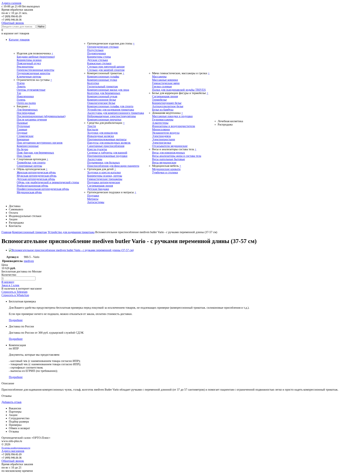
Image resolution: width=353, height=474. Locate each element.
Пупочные (23, 126)
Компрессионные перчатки (104, 119)
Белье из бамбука (162, 109)
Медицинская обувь (29, 192)
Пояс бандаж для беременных (35, 152)
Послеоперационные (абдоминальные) (41, 116)
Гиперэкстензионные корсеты (35, 69)
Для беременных (27, 109)
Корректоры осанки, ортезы (104, 175)
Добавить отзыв (11, 402)
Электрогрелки (161, 142)
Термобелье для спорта (31, 162)
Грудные (22, 132)
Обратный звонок (12, 22)
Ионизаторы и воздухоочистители (173, 126)
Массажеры (159, 76)
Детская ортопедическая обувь (36, 179)
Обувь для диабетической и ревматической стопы (48, 182)
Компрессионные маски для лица (108, 89)
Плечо (21, 83)
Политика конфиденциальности (15, 448)
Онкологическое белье (101, 103)
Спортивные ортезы (29, 165)
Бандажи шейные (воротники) (36, 56)
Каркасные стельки (99, 63)
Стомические (25, 136)
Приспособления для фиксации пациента (113, 165)
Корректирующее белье (166, 103)
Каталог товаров (19, 39)
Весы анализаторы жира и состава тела (176, 155)
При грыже (24, 155)
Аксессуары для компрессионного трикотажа (115, 112)
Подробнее (16, 320)
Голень (21, 99)
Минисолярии (161, 129)
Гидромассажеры (162, 119)
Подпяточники (96, 53)
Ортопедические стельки (103, 46)
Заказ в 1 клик (10, 285)
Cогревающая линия (165, 96)
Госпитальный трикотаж (102, 86)
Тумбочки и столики (165, 172)
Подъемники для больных (103, 162)
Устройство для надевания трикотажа (110, 109)
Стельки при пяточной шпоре (106, 66)
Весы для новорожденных (168, 152)
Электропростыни (163, 139)
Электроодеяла (161, 136)
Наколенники (25, 96)
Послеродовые (26, 112)
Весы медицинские (164, 162)
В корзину (7, 281)
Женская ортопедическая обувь (36, 172)
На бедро (22, 149)
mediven (29, 261)
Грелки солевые (162, 86)
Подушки (93, 195)
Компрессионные (28, 146)
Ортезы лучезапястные (31, 89)
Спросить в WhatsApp (15, 295)
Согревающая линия (100, 185)
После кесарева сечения (32, 119)
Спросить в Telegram (14, 291)
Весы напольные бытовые (168, 159)
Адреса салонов (11, 3)
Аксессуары (94, 159)
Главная (6, 232)
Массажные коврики (165, 79)
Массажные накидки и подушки (172, 116)
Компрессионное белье (101, 99)
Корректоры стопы (99, 56)
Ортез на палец (26, 103)
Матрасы (92, 198)
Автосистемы (95, 202)
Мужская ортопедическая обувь (36, 175)
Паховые (22, 122)
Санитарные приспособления (105, 146)
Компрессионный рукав (102, 96)
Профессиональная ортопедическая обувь (43, 189)
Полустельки (95, 50)
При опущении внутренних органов (40, 142)
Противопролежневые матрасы (106, 139)
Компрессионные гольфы (103, 76)
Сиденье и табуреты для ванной (107, 152)
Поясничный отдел (29, 63)
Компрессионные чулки (102, 79)
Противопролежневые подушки (107, 155)
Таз (19, 93)
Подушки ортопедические (103, 182)
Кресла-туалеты (97, 149)
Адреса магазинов (12, 451)
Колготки (93, 83)
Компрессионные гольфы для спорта (110, 106)
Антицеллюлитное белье (167, 106)
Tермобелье (159, 99)
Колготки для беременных (103, 93)
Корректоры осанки (29, 60)
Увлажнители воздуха (165, 132)
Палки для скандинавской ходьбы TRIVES (179, 89)
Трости (91, 126)
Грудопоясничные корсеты (33, 73)
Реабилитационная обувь (32, 185)
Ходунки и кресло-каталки (104, 172)
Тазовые (22, 129)
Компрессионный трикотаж (29, 232)
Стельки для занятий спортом (105, 69)
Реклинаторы (25, 66)
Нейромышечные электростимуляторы (111, 116)
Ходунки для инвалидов (102, 132)
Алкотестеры (160, 122)
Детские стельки (97, 60)
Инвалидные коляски (100, 136)
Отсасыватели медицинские (170, 146)
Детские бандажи (98, 189)
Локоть (21, 86)
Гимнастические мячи (166, 83)
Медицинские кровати (166, 169)
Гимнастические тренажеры (104, 179)
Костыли (92, 129)
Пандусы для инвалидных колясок (109, 142)
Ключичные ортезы (29, 76)
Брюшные (23, 139)
